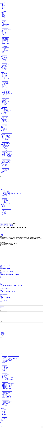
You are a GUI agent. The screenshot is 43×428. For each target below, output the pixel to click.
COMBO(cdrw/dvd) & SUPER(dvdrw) (7, 110)
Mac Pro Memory (4, 89)
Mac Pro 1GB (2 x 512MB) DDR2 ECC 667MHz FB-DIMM (6, 224)
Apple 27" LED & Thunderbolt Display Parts (6, 29)
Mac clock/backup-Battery (4, 58)
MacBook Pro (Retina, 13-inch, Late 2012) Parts (6, 155)
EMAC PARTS (3, 362)
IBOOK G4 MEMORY (4, 202)
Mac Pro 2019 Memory (4, 88)
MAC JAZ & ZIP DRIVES (4, 375)
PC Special (2, 163)
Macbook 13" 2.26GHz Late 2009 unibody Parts (6, 131)
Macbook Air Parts (3, 134)
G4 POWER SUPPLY (4, 198)
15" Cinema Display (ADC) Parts (5, 24)
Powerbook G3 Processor (4, 124)
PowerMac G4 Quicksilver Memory (5, 98)
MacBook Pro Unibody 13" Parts (5, 147)
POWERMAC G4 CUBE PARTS (5, 400)
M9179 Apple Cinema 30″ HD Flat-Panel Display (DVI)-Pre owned (10, 274)
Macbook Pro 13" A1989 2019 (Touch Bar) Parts (6, 158)
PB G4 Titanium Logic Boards (6, 83)
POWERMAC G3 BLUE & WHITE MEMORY (6, 398)
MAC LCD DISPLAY (4, 405)
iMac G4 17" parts (5, 46)
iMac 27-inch (5, 11)
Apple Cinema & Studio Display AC (5, 50)
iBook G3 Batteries (5, 57)
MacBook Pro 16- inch (4, 18)
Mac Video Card (2, 127)
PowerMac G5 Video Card (4, 129)
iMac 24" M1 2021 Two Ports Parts (5, 39)
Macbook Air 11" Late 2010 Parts (5, 136)
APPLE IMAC (3, 214)
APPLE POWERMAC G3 (4, 212)
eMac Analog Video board (4, 55)
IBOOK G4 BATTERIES (4, 201)
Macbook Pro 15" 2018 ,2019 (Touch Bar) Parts (6, 160)
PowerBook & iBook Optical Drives (5, 109)
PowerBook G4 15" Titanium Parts (5, 166)
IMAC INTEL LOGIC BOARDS (5, 371)
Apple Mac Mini (2, 13)
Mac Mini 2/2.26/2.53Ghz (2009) (5, 101)
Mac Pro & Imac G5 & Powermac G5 (5, 64)
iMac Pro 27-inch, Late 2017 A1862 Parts (6, 43)
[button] (1, 287)
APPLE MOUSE (4, 357)
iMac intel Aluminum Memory (5, 87)
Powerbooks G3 (3, 21)
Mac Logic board (2, 72)
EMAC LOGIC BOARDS (4, 361)
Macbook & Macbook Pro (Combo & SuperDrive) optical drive (8, 383)
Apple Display (2, 4)
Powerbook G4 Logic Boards (5, 82)
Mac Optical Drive (3, 108)
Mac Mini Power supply (4, 117)
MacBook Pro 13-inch (4, 17)
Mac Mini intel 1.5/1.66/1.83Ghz (5, 103)
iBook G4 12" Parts (4, 33)
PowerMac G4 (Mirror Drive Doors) (5, 169)
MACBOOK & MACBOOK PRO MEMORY (6, 386)
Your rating (1, 245)
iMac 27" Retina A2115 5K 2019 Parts (6, 42)
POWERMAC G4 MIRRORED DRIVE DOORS (7, 401)
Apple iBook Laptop (3, 5)
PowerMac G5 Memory (4, 99)
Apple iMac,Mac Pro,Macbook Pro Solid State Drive (8, 62)
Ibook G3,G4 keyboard (6, 69)
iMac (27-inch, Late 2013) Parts (5, 35)
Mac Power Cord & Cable (3, 113)
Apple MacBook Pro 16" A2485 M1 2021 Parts (6, 153)
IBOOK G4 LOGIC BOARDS (5, 367)
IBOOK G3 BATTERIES (4, 365)
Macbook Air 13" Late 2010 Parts (5, 140)
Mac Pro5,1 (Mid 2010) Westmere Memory (8, 91)
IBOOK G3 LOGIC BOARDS (5, 200)
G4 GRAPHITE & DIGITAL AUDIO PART (6, 197)
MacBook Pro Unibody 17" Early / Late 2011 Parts (7, 151)
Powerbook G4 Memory (4, 94)
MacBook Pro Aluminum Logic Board (5, 78)
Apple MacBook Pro (3, 16)
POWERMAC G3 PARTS (4, 399)
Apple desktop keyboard (4, 68)
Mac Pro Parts (2, 118)
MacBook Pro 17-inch (4, 19)
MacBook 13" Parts (3, 130)
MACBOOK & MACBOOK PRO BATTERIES (7, 384)
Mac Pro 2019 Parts (4, 120)
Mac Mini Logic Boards (4, 76)
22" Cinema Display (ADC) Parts (5, 26)
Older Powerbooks (4, 20)
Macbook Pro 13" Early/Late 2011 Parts (7, 148)
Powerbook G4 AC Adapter (5, 54)
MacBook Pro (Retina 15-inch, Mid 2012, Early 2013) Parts (7, 154)
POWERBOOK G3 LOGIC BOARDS (6, 394)
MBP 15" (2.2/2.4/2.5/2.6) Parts (5, 152)
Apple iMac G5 (3, 8)
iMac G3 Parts (3, 44)
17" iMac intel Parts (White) (6, 48)
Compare (2, 420)
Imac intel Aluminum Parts (3, 34)
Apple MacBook (2, 14)
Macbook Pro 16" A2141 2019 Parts (5, 161)
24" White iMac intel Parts (6, 49)
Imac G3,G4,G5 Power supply (5, 116)
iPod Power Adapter (4, 52)
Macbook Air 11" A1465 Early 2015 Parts (6, 135)
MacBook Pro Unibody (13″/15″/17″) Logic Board (7, 389)
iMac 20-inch (5, 9)
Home (0, 223)
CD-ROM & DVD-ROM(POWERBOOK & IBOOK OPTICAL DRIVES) (9, 358)
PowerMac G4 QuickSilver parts (5, 170)
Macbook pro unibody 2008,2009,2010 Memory (8, 93)
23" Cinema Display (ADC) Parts (5, 27)
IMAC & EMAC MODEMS (5, 368)
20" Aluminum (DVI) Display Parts (5, 25)
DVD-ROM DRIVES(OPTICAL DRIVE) (6, 194)
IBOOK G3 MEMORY (4, 366)
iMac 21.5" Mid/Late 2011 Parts (5, 38)
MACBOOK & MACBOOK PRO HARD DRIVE (7, 385)
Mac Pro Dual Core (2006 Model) (5, 121)
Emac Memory (3, 84)
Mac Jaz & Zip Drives (3, 67)
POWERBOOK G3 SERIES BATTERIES (6, 395)
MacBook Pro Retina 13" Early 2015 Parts (6, 162)
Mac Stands (2, 126)
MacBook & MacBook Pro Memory (5, 92)
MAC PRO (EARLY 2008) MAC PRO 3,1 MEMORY (7, 377)
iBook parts (2, 31)
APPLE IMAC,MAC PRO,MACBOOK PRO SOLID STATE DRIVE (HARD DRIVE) (10, 356)
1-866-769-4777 (1, 1)
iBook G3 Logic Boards (4, 73)
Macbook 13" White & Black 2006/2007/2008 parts (7, 133)
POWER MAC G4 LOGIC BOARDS (6, 392)
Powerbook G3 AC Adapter (5, 53)
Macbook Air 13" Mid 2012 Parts (5, 142)
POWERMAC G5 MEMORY (5, 403)
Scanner (2, 172)
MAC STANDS (3, 406)
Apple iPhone (2, 12)
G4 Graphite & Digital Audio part (5, 168)
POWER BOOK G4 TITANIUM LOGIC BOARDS (7, 391)
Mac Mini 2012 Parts (4, 102)
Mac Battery (2, 56)
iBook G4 (3, 6)
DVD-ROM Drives (5, 112)
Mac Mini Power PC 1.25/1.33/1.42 (5, 105)
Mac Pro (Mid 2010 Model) (4, 119)
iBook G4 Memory (4, 85)
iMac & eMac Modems (4, 107)
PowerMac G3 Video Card (4, 128)
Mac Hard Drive (2, 61)
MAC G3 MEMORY (4, 369)
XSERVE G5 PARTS (4, 404)
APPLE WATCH (4, 415)
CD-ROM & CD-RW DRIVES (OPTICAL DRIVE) (7, 192)
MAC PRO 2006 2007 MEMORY (5, 378)
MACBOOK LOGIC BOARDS (5, 387)
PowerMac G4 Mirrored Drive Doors (5, 97)
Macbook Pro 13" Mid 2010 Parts (7, 149)
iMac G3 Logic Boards (4, 74)
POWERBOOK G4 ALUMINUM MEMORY (6, 396)
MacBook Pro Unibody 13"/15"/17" (5, 79)
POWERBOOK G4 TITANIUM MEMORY (6, 397)
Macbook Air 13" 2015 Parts (5, 138)
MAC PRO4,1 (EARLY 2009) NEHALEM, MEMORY (7, 379)
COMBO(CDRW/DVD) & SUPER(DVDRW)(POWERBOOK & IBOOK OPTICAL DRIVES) (11, 193)
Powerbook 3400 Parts (4, 164)
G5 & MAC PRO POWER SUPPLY (5, 364)
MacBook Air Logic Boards (5, 77)
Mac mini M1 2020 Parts (4, 104)
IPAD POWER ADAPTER (5, 372)
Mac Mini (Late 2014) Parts (4, 100)
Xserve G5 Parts (3, 171)
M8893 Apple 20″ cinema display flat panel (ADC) (7, 291)
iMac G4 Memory (4, 86)
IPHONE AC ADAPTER (4, 373)
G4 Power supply (4, 115)
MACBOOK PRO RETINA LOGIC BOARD (6, 388)
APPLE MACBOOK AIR (4, 414)
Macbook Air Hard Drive (4, 66)
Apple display (3, 413)
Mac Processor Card (3, 122)
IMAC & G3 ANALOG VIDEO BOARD (6, 203)
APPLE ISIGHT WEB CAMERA (5, 191)
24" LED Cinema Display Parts (5, 28)
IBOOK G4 (3, 412)
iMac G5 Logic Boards (4, 75)
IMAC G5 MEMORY (4, 370)
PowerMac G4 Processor (4, 125)
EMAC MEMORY (4, 196)
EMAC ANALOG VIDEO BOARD (5, 195)
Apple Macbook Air (3, 15)
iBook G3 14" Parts (4, 32)
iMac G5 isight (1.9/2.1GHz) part (5, 47)
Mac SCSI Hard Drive (4, 65)
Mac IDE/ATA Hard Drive (4, 63)
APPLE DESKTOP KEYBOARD (5, 190)
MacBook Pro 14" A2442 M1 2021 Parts (6, 159)
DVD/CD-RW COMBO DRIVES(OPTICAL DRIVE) (7, 360)
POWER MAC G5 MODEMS (5, 393)
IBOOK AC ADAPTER (4, 199)
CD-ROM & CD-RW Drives (6, 111)
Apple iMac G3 (3, 7)
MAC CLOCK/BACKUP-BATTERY (6, 374)
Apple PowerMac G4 (3, 22)
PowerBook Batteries (4, 59)
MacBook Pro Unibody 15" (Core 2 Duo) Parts (6, 150)
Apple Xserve (2, 23)
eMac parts (2, 30)
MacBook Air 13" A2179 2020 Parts (5, 139)
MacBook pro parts (3, 144)
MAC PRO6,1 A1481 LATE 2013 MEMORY (6, 380)
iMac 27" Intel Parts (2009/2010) (5, 40)
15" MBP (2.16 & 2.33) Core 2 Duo (5, 145)
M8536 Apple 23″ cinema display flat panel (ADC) (7, 268)
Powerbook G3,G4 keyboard (6, 70)
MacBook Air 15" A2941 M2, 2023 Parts (6, 143)
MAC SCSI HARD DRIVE (5, 382)
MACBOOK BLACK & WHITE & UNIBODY (6, 209)
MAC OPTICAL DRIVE (4, 376)
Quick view (1, 301)
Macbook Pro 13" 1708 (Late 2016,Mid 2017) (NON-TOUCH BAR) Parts (9, 157)
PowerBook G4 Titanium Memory (7, 95)
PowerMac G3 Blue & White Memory (5, 96)
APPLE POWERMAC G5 (4, 213)
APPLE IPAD (3, 206)
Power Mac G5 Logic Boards (5, 81)
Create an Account (1, 425)
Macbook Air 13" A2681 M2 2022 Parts (6, 137)
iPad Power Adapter (4, 51)
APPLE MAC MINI (4, 211)
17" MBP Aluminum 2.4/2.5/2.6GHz (5, 146)
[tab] (22, 234)
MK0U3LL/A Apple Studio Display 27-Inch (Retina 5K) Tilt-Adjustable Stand (11, 285)
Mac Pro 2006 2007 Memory (6, 90)
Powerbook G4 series (5, 60)
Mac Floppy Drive (4, 407)
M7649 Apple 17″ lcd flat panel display (6, 297)
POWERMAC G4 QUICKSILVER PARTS (6, 402)
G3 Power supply (4, 114)
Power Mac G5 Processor (4, 123)
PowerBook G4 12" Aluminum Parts (5, 165)
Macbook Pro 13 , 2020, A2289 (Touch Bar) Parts (7, 156)
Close (0, 422)
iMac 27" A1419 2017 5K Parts (5, 41)
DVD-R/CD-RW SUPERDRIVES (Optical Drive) (7, 359)
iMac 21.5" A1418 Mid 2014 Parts (5, 37)
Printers (3, 210)
